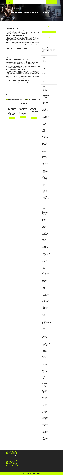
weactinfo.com (44, 269)
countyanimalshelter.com (45, 307)
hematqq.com (15, 467)
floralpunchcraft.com (44, 274)
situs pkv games (44, 61)
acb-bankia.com (44, 286)
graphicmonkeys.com (45, 383)
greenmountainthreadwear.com (46, 297)
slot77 (11, 470)
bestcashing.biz (44, 146)
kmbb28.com (43, 437)
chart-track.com (44, 140)
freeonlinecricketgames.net (45, 145)
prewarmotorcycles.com (45, 110)
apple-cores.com (44, 187)
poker (13, 451)
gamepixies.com (44, 384)
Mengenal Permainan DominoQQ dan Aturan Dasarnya (34, 109)
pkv (42, 67)
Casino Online (20, 1)
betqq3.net (43, 172)
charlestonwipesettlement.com (46, 303)
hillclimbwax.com (44, 314)
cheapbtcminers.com (44, 372)
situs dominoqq (44, 70)
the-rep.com (43, 122)
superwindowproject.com (45, 180)
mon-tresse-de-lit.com (45, 424)
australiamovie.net (44, 91)
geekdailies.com (44, 434)
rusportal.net (43, 227)
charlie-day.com (44, 279)
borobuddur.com (44, 365)
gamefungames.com (44, 367)
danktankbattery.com (44, 276)
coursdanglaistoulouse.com (45, 95)
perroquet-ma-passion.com (45, 431)
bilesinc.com (43, 129)
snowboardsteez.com (45, 263)
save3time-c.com (44, 105)
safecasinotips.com (44, 387)
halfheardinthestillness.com (45, 166)
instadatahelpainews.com (45, 433)
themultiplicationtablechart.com (46, 198)
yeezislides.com (44, 338)
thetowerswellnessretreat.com (46, 416)
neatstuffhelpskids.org (45, 137)
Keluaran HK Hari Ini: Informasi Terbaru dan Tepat (48, 42)
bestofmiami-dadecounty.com (46, 343)
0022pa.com (43, 126)
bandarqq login (8, 460)
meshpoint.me (44, 239)
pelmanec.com (44, 214)
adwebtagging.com (44, 308)
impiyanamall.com (44, 353)
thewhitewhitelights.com (45, 163)
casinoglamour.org (44, 199)
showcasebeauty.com (45, 115)
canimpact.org (44, 184)
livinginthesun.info (44, 229)
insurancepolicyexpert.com (45, 116)
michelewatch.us (44, 98)
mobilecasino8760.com (45, 171)
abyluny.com (43, 440)
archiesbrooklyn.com (44, 149)
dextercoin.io (43, 200)
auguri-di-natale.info (44, 97)
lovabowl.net (43, 332)
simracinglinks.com (44, 111)
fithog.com (43, 158)
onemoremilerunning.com (45, 262)
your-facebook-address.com (45, 430)
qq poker (8, 461)
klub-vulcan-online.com (45, 394)
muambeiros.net (44, 150)
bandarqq (43, 75)
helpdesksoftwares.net (45, 331)
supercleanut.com (44, 379)
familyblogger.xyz (44, 392)
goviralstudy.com (44, 185)
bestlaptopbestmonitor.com (45, 159)
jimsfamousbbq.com (44, 89)
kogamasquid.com (44, 197)
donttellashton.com (44, 218)
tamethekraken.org (44, 404)
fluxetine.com (43, 170)
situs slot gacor (11, 454)
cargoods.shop (44, 232)
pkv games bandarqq (14, 463)
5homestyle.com (44, 203)
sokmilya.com (43, 439)
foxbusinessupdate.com (45, 281)
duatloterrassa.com (44, 400)
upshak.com (43, 288)
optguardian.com (44, 355)
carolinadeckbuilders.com (45, 118)
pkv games (10, 451)
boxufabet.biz (43, 426)
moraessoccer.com (44, 138)
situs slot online (8, 470)
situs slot (43, 66)
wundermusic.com (44, 366)
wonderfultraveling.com (45, 142)
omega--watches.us (44, 99)
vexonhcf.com (44, 106)
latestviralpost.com (44, 256)
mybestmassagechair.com (45, 167)
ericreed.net (43, 169)
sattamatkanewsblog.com (45, 300)
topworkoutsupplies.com (45, 346)
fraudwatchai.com (44, 358)
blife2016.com (44, 407)
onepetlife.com (44, 420)
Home (15, 1)
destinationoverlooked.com (45, 311)
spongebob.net (44, 240)
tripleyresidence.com (44, 397)
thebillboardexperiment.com (45, 421)
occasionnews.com (44, 316)
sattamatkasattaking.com (45, 419)
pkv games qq (12, 453)
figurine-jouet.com (44, 428)
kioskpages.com (44, 412)
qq (42, 74)
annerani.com (43, 124)
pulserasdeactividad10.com (45, 189)
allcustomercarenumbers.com (46, 391)
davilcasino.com (44, 357)
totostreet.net (43, 356)
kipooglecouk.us (44, 176)
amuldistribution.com (44, 364)
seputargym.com (44, 352)
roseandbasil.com (44, 162)
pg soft (9, 453)
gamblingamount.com (45, 313)
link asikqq (43, 73)
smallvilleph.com (44, 132)
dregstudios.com (44, 136)
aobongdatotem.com (44, 339)
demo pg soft (9, 465)
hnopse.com (43, 315)
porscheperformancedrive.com (46, 403)
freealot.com (43, 377)
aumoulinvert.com (44, 178)
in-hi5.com (43, 222)
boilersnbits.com (44, 255)
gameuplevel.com (44, 362)
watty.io (43, 228)
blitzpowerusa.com (44, 259)
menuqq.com (7, 451)
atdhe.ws (43, 164)
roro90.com (43, 220)
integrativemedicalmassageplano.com (47, 283)
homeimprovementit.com (45, 333)
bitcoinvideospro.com (45, 234)
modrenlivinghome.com (45, 432)
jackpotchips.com (44, 389)
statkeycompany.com (44, 117)
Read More (12, 118)
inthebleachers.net (44, 192)
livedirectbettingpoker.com (45, 280)
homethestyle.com (44, 363)
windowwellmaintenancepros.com (46, 322)
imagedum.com (44, 414)
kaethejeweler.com (44, 418)
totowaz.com (43, 302)
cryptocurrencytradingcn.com (46, 301)
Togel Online (42, 1)
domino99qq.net (44, 215)
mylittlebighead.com (44, 376)
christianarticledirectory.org (45, 201)
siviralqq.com (43, 290)
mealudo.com (43, 277)
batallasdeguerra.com (45, 135)
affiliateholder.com (44, 323)
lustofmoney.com (44, 317)
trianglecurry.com (44, 413)
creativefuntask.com (44, 370)
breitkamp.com (44, 396)
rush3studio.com (44, 219)
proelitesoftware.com (44, 390)
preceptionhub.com (44, 337)
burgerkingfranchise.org (45, 246)
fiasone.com (43, 275)
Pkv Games (26, 1)
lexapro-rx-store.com (45, 193)
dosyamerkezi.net (44, 112)
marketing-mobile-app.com (45, 273)
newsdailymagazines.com (45, 336)
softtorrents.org (44, 398)
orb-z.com (43, 252)
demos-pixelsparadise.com (45, 108)
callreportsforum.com (45, 438)
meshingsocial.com (44, 270)
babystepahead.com (44, 310)
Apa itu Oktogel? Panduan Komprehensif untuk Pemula (49, 41)
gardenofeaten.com (44, 260)
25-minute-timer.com (45, 369)
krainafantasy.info (44, 223)
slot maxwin (7, 454)
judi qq (43, 63)
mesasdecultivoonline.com (45, 254)
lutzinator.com (44, 405)
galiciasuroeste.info (44, 133)
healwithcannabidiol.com (45, 411)
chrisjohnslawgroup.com (45, 393)
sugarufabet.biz (44, 425)
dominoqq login (8, 462)
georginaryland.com (44, 160)
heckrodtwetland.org (44, 165)
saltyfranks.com (44, 123)
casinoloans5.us (44, 173)
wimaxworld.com (44, 144)
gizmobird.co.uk (44, 92)
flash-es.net (43, 287)
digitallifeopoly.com (44, 350)
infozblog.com (44, 151)
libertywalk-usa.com (44, 90)
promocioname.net (44, 143)
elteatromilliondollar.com (45, 245)
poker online (43, 68)
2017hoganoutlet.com (44, 213)
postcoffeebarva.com (44, 243)
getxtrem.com (44, 268)
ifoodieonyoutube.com (45, 344)
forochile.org (43, 139)
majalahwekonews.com (45, 212)
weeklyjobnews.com (44, 306)
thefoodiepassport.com (45, 179)
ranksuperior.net (44, 309)
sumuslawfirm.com (44, 295)
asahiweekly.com (44, 378)
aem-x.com (43, 359)
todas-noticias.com (44, 225)
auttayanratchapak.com (45, 242)
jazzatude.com (44, 125)
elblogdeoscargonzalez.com (45, 153)
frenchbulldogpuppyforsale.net (46, 196)
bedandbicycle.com (44, 380)
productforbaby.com (44, 250)
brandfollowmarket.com (45, 304)
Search (49, 26)
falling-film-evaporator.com (45, 294)
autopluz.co (43, 104)
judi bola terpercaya (13, 465)
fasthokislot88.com (44, 386)
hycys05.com (43, 261)
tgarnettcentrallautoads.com (45, 102)
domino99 (7, 452)
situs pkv (43, 60)
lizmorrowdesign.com (45, 410)
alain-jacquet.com (44, 236)
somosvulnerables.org (45, 399)
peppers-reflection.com (45, 320)
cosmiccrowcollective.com (45, 235)
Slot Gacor (36, 1)
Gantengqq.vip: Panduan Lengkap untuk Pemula (12, 108)
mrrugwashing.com (44, 284)
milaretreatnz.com (44, 130)
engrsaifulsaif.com (44, 371)
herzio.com (43, 221)
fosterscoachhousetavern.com (46, 253)
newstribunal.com (44, 335)
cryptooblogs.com (44, 360)
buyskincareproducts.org (45, 194)
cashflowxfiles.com (44, 266)
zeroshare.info (44, 128)
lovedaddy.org (44, 282)
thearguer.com (44, 272)
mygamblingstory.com (45, 211)
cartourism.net (44, 186)
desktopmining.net (44, 191)
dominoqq (43, 69)
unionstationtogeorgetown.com (46, 373)
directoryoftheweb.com (45, 216)
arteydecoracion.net (44, 157)
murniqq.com (11, 467)
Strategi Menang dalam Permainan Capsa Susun (23, 108)
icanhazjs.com (44, 183)
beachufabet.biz (44, 423)
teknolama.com (44, 249)
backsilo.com (43, 289)
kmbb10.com (43, 267)
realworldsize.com (44, 248)
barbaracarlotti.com (44, 190)
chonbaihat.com (44, 152)
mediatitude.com (44, 109)
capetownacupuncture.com (45, 233)
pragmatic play (10, 455)
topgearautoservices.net (45, 427)
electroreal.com (44, 342)
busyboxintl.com (44, 241)
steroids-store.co (44, 156)
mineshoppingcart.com (45, 345)
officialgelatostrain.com (45, 417)
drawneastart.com (44, 385)
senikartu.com (44, 226)
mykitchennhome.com (45, 177)
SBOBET (31, 1)
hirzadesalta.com (44, 349)
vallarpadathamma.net (45, 247)
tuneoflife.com (44, 321)
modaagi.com (43, 131)
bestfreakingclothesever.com (46, 293)
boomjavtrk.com (44, 441)
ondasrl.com (43, 406)
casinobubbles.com (44, 351)
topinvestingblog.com (44, 119)
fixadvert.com (43, 103)
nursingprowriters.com (45, 296)
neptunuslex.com (44, 96)
